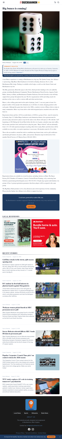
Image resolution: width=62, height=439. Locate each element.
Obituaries (35, 413)
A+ (27, 62)
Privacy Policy (20, 433)
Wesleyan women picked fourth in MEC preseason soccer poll (17, 308)
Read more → (19, 72)
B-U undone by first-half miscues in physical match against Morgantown (16, 284)
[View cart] (55, 2)
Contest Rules (42, 433)
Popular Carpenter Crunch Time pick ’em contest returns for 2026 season (18, 356)
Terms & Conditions (31, 433)
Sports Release (6, 304)
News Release (6, 376)
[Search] (58, 2)
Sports (26, 413)
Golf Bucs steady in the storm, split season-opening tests (18, 260)
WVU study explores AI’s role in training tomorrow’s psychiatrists (18, 380)
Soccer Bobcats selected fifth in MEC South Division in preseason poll (19, 332)
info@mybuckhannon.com (34, 425)
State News (44, 413)
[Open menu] (3, 2)
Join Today (51, 436)
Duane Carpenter (7, 256)
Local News (17, 413)
